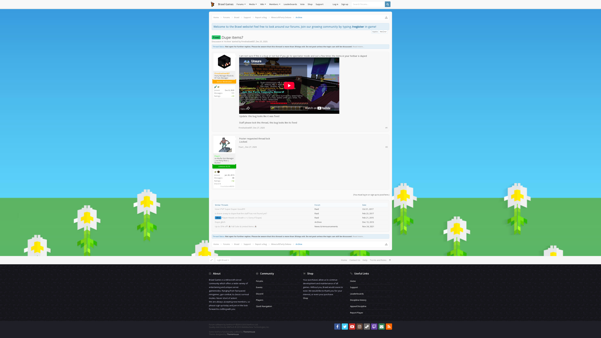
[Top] (595, 325)
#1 (386, 128)
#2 (386, 147)
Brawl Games (226, 4)
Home (344, 260)
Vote (302, 4)
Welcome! (383, 32)
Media (252, 4)
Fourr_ (241, 147)
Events (259, 287)
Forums (240, 4)
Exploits (375, 32)
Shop (310, 4)
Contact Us (354, 260)
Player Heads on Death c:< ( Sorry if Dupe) (242, 217)
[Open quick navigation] (386, 17)
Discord (259, 293)
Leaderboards (290, 4)
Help (365, 260)
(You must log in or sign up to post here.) (371, 194)
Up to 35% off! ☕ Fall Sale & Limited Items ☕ (236, 226)
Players (259, 300)
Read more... (358, 46)
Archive (227, 41)
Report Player (356, 312)
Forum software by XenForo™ (233, 324)
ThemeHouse (249, 331)
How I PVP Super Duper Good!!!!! (230, 209)
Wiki (262, 4)
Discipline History (358, 300)
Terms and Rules (378, 260)
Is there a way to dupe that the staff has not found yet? (241, 213)
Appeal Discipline (358, 306)
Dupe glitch (220, 222)
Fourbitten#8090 (227, 186)
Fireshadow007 (248, 41)
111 (232, 93)
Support (319, 4)
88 (233, 178)
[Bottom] (595, 332)
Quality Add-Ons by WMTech (239, 327)
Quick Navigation (264, 306)
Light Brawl (222, 260)
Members (273, 4)
